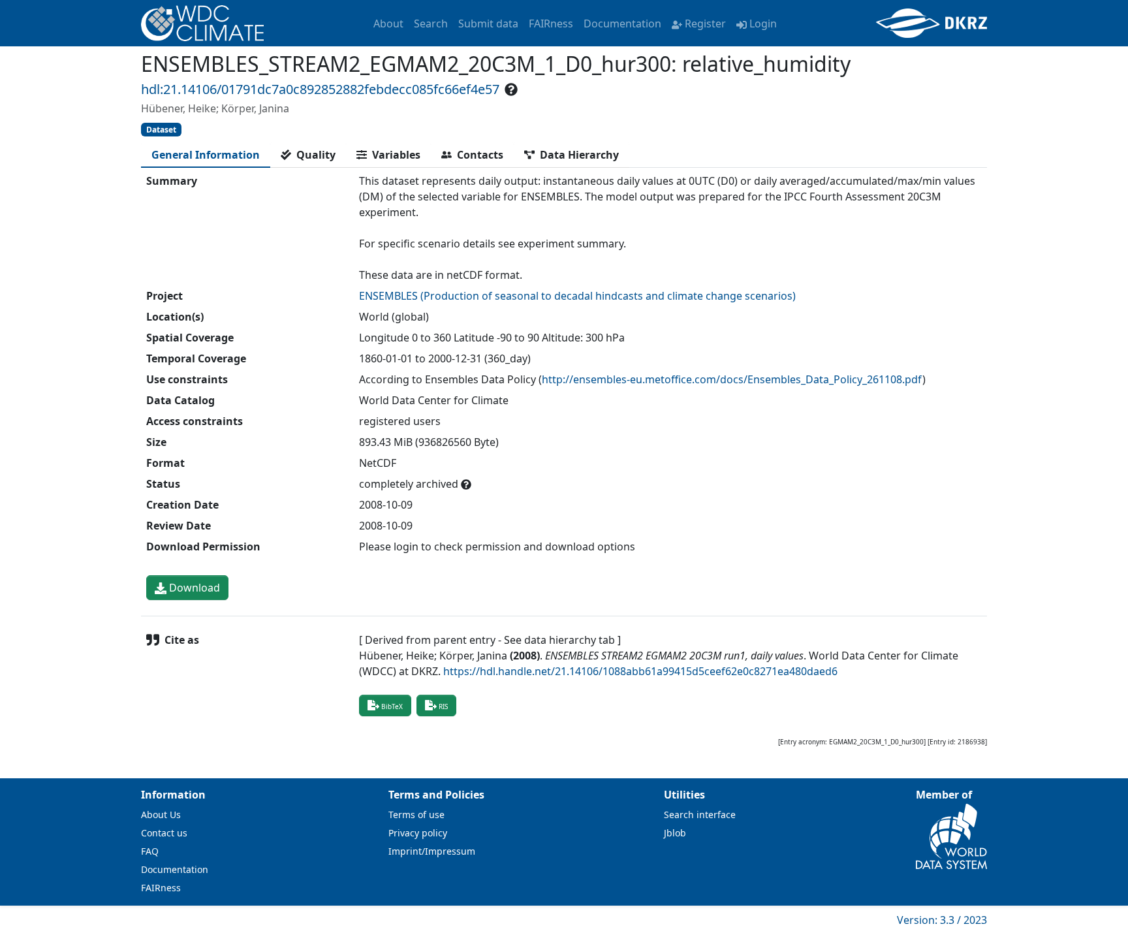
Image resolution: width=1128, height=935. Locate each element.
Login (763, 23)
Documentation (622, 23)
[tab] (205, 155)
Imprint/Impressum (431, 851)
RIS (443, 706)
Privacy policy (417, 833)
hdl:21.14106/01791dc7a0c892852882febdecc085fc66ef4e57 (320, 89)
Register (705, 23)
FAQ (150, 851)
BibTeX (392, 706)
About (388, 23)
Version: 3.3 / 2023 (942, 920)
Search (431, 23)
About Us (161, 814)
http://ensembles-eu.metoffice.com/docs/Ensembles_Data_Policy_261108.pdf (732, 379)
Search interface (700, 814)
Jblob (675, 833)
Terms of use (416, 814)
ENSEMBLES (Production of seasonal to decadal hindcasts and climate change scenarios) (577, 296)
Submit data (488, 23)
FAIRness (551, 23)
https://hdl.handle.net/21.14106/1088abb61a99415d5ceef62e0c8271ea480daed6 (640, 671)
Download (193, 587)
